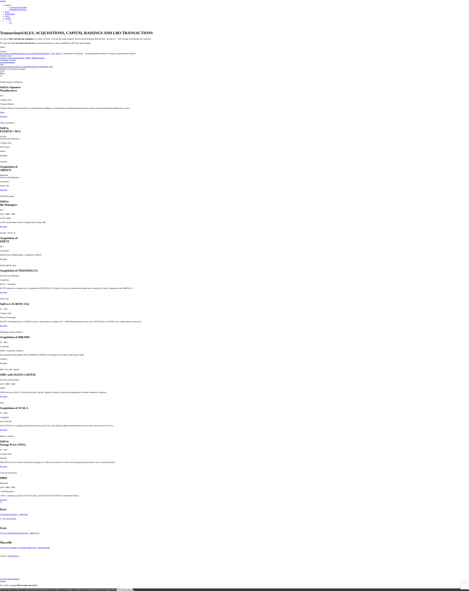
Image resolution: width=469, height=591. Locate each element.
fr (10, 21)
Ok (119, 590)
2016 (41, 67)
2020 (25, 67)
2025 (6, 67)
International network (18, 10)
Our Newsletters (6, 579)
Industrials (18, 54)
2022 (18, 67)
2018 (33, 67)
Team (7, 12)
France (2, 62)
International (10, 62)
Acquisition (15, 58)
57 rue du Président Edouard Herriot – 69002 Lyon (19, 533)
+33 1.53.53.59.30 (9, 519)
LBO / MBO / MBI (27, 58)
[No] (134, 590)
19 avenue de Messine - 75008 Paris (14, 514)
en (11, 23)
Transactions (10, 14)
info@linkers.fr (13, 556)
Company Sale (5, 58)
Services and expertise (18, 7)
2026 (2, 67)
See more (3, 116)
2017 (37, 67)
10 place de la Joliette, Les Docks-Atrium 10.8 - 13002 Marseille (25, 548)
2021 (21, 67)
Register (16, 579)
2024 (10, 67)
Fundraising (40, 58)
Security (44, 54)
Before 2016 (48, 67)
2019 (29, 67)
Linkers (3, 1)
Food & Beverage (7, 54)
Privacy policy (127, 590)
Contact (8, 18)
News (7, 16)
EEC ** (60, 54)
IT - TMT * (52, 54)
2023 (14, 67)
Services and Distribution (31, 54)
